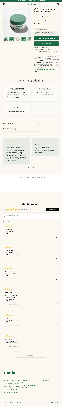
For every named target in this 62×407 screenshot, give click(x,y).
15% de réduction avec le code (31, 0)
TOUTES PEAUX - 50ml (41, 29)
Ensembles (25, 383)
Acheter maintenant (46, 43)
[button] (28, 167)
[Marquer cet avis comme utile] (57, 237)
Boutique (24, 380)
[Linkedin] (58, 402)
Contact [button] (44, 378)
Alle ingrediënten (8, 123)
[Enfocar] (17, 22)
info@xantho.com (46, 380)
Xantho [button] (5, 378)
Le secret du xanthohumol (29, 385)
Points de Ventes (27, 388)
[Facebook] (52, 402)
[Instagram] (55, 402)
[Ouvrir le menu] (5, 4)
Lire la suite (37, 71)
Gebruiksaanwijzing (9, 129)
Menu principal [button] (27, 378)
